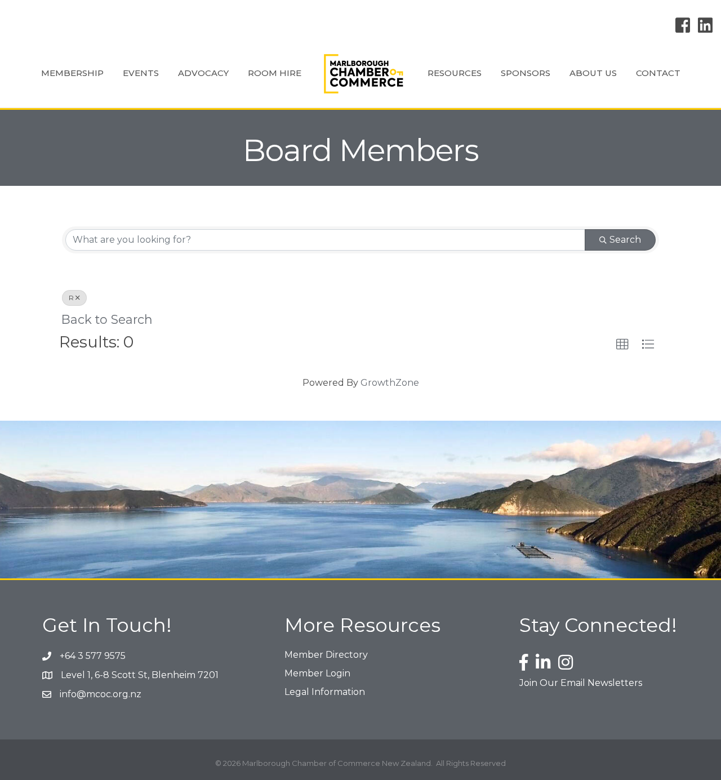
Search (625, 239)
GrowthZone (389, 382)
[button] (622, 344)
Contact (658, 73)
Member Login (317, 673)
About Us (593, 73)
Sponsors (525, 73)
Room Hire (274, 73)
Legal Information (324, 692)
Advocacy (203, 73)
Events (141, 73)
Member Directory (326, 654)
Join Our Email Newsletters (580, 683)
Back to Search (107, 319)
